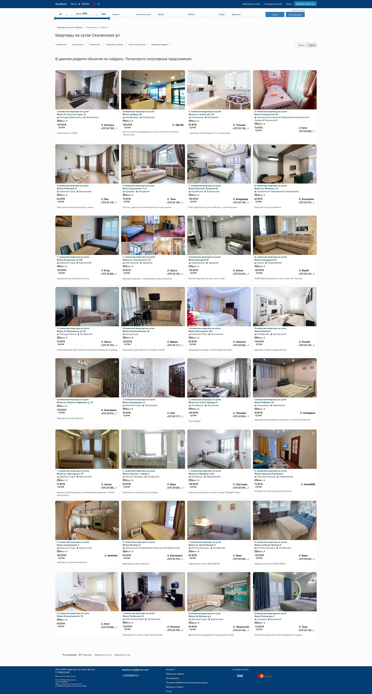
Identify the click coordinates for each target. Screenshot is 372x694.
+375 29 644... (240, 487)
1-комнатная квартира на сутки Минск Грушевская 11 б (138, 187)
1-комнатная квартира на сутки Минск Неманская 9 (73, 187)
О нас (169, 691)
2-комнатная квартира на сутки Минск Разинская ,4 (270, 615)
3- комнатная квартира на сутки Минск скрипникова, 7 (73, 543)
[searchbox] (122, 14)
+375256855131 (130, 675)
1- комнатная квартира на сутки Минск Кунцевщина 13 (139, 401)
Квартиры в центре (114, 44)
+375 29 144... (305, 273)
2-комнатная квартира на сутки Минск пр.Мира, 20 (138, 113)
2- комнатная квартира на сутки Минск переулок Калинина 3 (270, 472)
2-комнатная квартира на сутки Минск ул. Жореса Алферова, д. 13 (75, 401)
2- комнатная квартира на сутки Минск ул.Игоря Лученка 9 (270, 543)
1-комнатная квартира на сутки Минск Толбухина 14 (138, 614)
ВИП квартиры (85, 654)
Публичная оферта (175, 673)
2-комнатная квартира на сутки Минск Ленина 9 (270, 329)
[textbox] (143, 14)
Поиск (275, 14)
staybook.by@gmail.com (135, 669)
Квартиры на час (122, 654)
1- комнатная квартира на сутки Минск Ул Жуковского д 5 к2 (73, 329)
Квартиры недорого (159, 44)
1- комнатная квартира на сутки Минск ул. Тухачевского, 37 (139, 258)
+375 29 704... (174, 273)
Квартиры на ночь (103, 654)
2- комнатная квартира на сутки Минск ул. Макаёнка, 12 (270, 187)
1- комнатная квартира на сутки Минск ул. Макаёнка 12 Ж (205, 472)
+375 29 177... (174, 416)
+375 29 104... (240, 630)
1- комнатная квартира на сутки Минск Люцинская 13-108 (73, 258)
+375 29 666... (305, 131)
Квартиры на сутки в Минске (81, 669)
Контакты (170, 669)
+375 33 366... (108, 273)
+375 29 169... (174, 202)
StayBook (61, 4)
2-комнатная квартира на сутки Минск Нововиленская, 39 (138, 329)
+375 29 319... (305, 202)
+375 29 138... (108, 202)
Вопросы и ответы (174, 686)
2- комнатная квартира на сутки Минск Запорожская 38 (270, 113)
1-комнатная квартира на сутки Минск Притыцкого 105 (204, 329)
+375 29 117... (174, 345)
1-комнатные (60, 44)
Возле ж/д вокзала (137, 44)
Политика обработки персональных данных (187, 682)
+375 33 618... (240, 273)
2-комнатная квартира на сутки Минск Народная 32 (204, 258)
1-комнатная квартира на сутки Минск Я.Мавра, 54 (270, 401)
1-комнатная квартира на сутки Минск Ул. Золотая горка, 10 (73, 113)
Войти (289, 3)
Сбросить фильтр (298, 10)
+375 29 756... (108, 128)
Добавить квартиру (305, 3)
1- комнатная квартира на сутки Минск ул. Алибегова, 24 (205, 113)
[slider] (55, 18)
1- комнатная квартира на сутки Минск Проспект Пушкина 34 (205, 187)
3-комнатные (94, 44)
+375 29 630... (174, 487)
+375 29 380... (108, 487)
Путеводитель (172, 678)
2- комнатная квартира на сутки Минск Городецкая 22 (270, 258)
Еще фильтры (295, 14)
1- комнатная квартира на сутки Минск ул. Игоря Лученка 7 (205, 543)
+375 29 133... (305, 345)
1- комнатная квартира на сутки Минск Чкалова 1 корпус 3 (139, 472)
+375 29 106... (240, 128)
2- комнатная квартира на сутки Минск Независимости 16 (73, 614)
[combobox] (122, 14)
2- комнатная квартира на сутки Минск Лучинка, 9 (139, 543)
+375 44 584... (240, 416)
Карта (312, 45)
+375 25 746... (240, 202)
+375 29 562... (240, 345)
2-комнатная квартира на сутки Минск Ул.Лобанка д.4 (204, 615)
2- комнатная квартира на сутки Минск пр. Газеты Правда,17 (205, 401)
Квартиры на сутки (251, 3)
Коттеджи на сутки (273, 3)
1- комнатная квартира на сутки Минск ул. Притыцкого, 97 (73, 472)
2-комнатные (77, 44)
